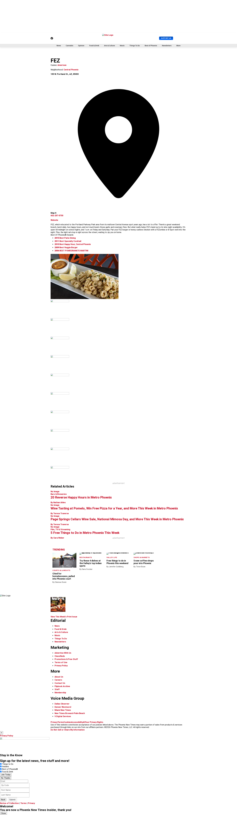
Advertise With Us (63, 653)
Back (3, 799)
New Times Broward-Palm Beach (70, 713)
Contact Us (60, 683)
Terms (61, 722)
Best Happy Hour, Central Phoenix (73, 244)
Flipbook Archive (62, 686)
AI (84, 722)
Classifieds (60, 656)
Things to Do (7, 764)
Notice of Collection (9, 803)
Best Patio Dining (65, 238)
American (62, 65)
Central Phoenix (71, 70)
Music (122, 46)
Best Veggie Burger (66, 247)
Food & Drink (94, 46)
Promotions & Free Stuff (66, 659)
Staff (57, 689)
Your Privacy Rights (94, 722)
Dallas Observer (62, 704)
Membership (60, 692)
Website (54, 220)
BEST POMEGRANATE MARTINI (71, 250)
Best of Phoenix (151, 46)
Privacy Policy (61, 665)
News (59, 46)
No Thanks (5, 778)
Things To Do (134, 46)
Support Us (166, 38)
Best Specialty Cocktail (68, 241)
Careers (58, 680)
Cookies (67, 722)
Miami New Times (63, 710)
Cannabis (69, 46)
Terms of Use (61, 662)
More (178, 46)
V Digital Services (63, 716)
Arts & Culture (109, 46)
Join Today (5, 774)
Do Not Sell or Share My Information (68, 730)
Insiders (5, 766)
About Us (59, 677)
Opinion (81, 46)
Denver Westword (63, 707)
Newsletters (166, 46)
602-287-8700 (57, 215)
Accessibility (77, 722)
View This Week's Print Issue (64, 617)
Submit (12, 799)
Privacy (54, 722)
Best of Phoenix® (10, 769)
